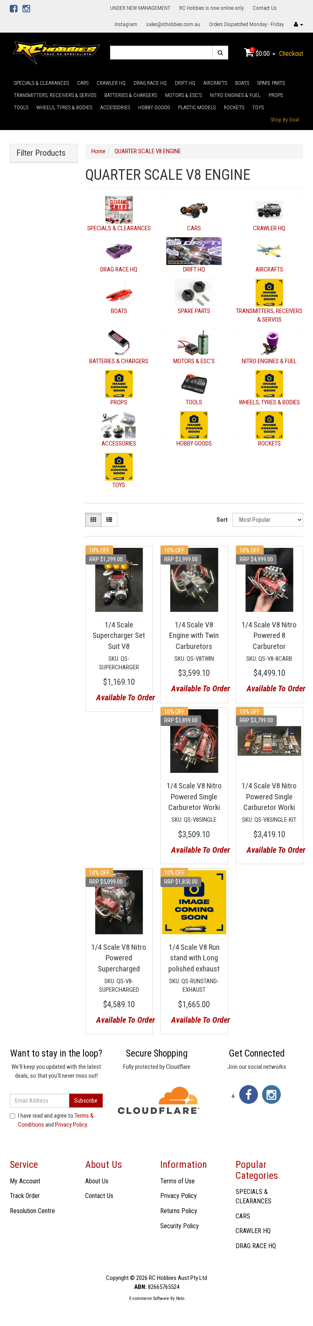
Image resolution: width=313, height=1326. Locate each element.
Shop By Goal (285, 120)
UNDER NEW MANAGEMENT (140, 8)
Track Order (25, 1196)
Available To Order (122, 697)
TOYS (258, 107)
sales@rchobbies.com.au (173, 24)
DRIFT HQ (185, 83)
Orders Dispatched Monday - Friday (246, 24)
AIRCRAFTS (215, 83)
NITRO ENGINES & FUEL (235, 95)
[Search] (220, 53)
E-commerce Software (149, 1298)
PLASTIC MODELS (197, 107)
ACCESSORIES (115, 107)
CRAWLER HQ (111, 83)
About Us (96, 1181)
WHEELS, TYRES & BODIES (64, 107)
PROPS (276, 95)
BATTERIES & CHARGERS (130, 95)
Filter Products (41, 153)
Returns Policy (178, 1211)
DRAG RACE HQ (150, 83)
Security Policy (179, 1226)
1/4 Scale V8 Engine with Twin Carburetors (194, 635)
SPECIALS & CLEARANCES (41, 83)
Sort (222, 519)
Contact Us (265, 8)
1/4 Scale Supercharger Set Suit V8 (119, 635)
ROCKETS (234, 107)
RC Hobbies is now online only (211, 8)
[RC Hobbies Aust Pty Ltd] (56, 52)
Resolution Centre (32, 1211)
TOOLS (21, 107)
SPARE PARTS (271, 83)
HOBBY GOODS (154, 107)
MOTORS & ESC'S (183, 95)
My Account (25, 1181)
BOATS (242, 83)
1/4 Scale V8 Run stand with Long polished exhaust (194, 957)
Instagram (126, 24)
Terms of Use (177, 1181)
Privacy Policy (71, 1124)
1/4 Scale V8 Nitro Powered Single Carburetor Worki (194, 796)
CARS (82, 83)
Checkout (291, 53)
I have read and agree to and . (56, 1120)
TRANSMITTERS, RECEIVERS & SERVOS (55, 95)
